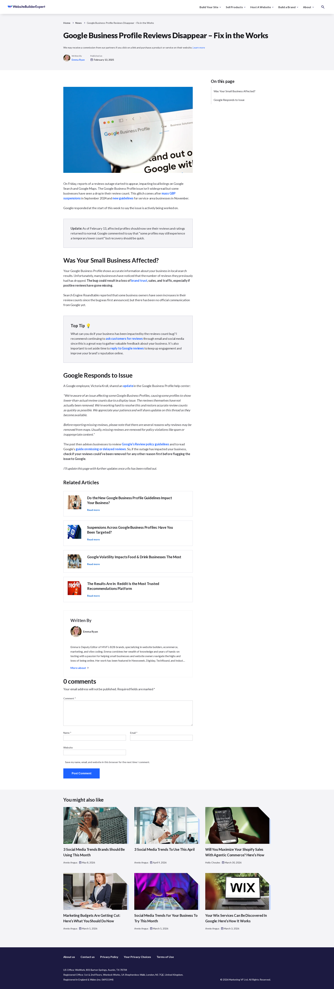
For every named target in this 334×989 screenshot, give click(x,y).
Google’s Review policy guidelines (145, 444)
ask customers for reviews (124, 338)
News (78, 22)
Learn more (199, 47)
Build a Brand (287, 7)
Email (133, 732)
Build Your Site (209, 7)
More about (78, 667)
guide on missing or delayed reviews (101, 449)
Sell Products (234, 7)
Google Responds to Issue (229, 99)
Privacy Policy (109, 956)
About (307, 7)
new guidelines (123, 198)
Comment (69, 698)
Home (66, 22)
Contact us (88, 956)
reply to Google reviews (127, 348)
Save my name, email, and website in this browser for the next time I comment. (107, 762)
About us (69, 956)
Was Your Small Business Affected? (234, 91)
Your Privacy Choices (137, 956)
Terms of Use (165, 956)
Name (67, 732)
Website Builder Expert (19, 7)
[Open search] (323, 7)
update (128, 386)
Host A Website (260, 7)
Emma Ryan (78, 59)
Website (68, 747)
